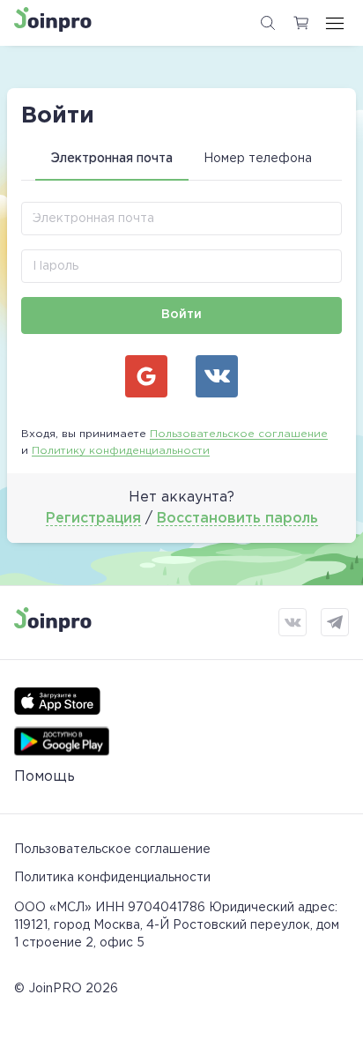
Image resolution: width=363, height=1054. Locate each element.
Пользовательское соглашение (239, 434)
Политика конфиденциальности (112, 877)
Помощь (44, 776)
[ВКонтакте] (217, 376)
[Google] (146, 376)
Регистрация (93, 518)
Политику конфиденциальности (121, 451)
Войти (181, 314)
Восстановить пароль (237, 518)
